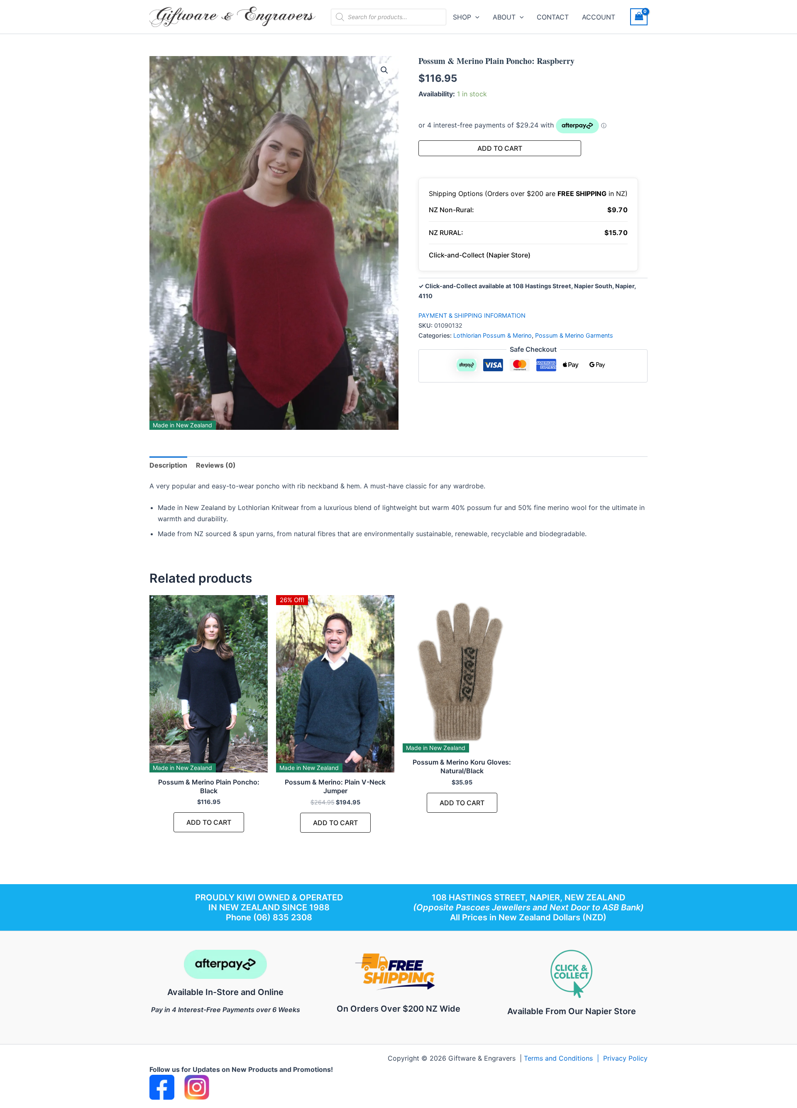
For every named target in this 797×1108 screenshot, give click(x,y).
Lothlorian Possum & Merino (492, 335)
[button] (475, 17)
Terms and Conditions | (563, 1058)
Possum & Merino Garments (574, 335)
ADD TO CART (499, 148)
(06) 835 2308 (282, 917)
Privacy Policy (625, 1058)
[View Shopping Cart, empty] (639, 16)
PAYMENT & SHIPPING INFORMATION (472, 315)
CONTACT (553, 17)
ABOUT (504, 17)
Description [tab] (168, 465)
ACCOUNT (598, 17)
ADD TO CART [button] (208, 822)
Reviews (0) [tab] (216, 465)
